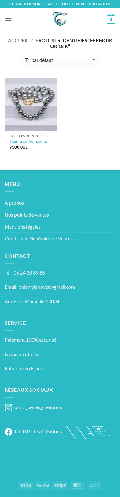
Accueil (18, 40)
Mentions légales (23, 227)
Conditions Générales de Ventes (39, 238)
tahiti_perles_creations (37, 407)
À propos (14, 203)
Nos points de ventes (27, 215)
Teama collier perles (29, 141)
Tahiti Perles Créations (37, 431)
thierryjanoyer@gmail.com (47, 287)
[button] (8, 18)
